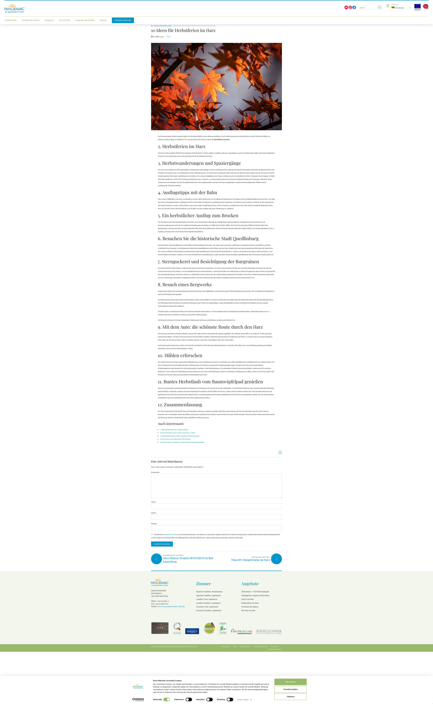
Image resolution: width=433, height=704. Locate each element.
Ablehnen (290, 697)
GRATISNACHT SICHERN (197, 371)
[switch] (189, 699)
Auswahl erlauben (290, 689)
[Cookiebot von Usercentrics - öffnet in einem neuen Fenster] (138, 699)
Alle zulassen (290, 682)
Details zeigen (243, 700)
